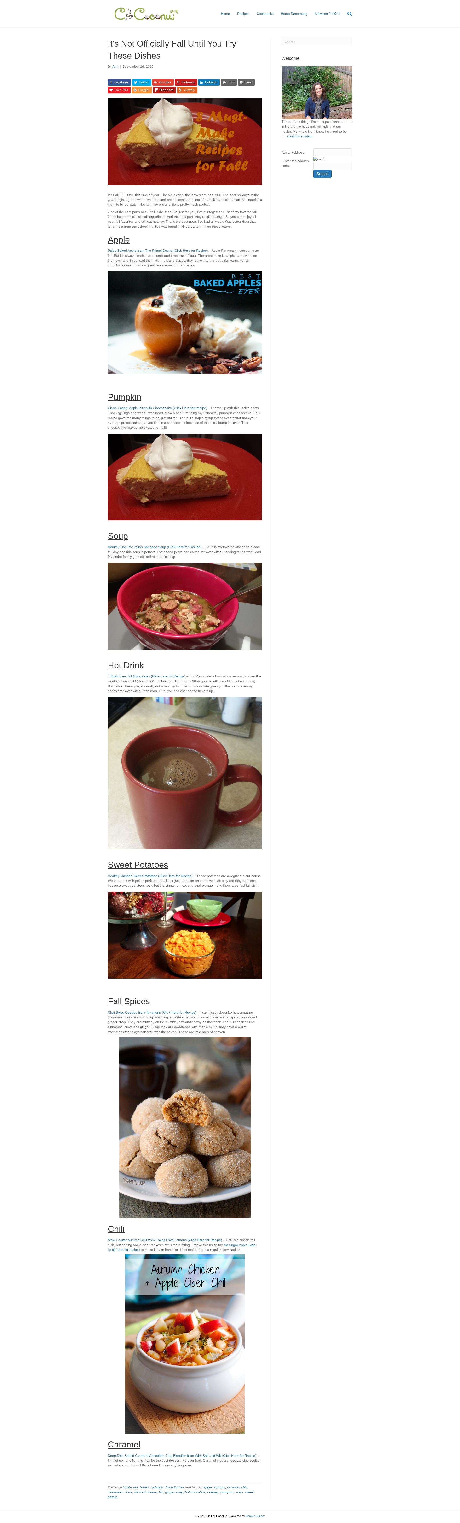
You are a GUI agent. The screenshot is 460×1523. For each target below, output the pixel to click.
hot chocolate (195, 1492)
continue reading (300, 136)
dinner (152, 1492)
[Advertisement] (317, 259)
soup (239, 1492)
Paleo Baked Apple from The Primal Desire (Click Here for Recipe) (158, 250)
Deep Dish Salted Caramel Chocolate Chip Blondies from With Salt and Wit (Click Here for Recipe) (182, 1455)
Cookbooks (265, 14)
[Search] (348, 13)
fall (161, 1492)
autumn (219, 1487)
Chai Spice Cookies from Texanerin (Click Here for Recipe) (152, 1012)
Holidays (157, 1487)
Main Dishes (175, 1487)
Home (225, 14)
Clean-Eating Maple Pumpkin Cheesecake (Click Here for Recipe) (158, 408)
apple (207, 1487)
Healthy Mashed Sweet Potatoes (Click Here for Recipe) (150, 876)
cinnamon (115, 1492)
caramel (233, 1487)
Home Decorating (294, 14)
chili (244, 1487)
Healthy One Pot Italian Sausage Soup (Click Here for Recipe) (154, 547)
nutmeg (213, 1492)
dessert (140, 1492)
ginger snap (174, 1492)
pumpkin (227, 1492)
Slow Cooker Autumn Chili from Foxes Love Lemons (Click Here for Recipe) (165, 1240)
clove (128, 1492)
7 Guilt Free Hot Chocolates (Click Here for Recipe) (146, 676)
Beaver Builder (255, 1516)
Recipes (243, 14)
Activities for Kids (327, 14)
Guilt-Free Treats (136, 1487)
